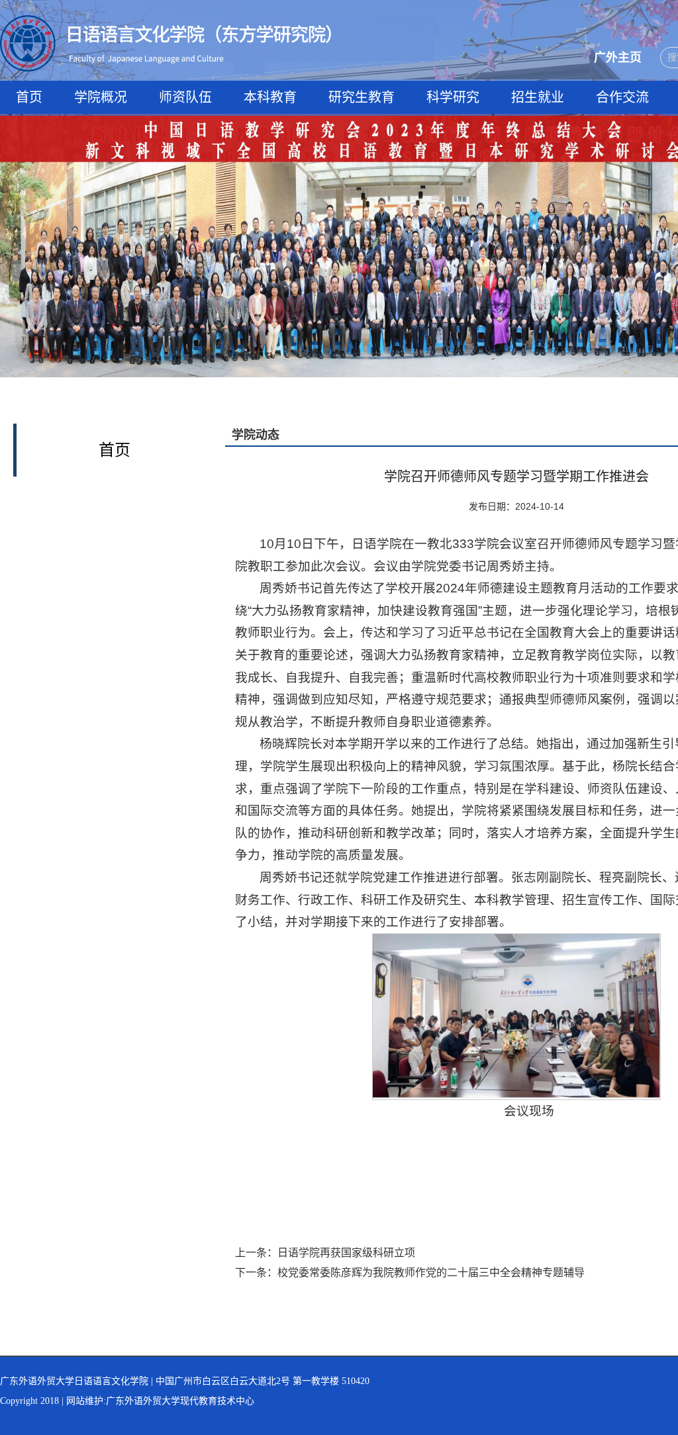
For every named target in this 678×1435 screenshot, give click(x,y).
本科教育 (270, 97)
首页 (29, 97)
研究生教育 (361, 97)
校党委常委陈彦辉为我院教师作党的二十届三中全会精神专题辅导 (431, 1272)
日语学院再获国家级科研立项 (346, 1252)
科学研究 (452, 97)
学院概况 (100, 97)
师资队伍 (185, 97)
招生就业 (537, 97)
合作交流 (622, 97)
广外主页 (618, 57)
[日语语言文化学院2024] (165, 21)
